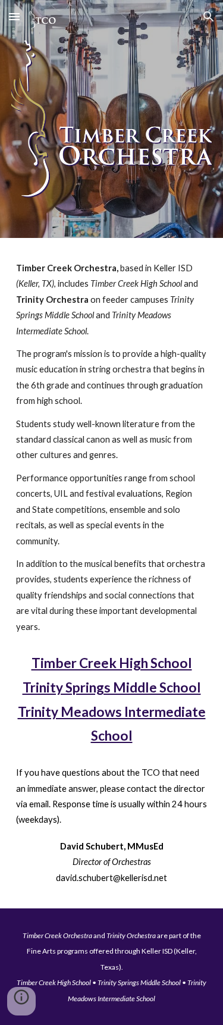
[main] (111, 447)
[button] (14, 16)
